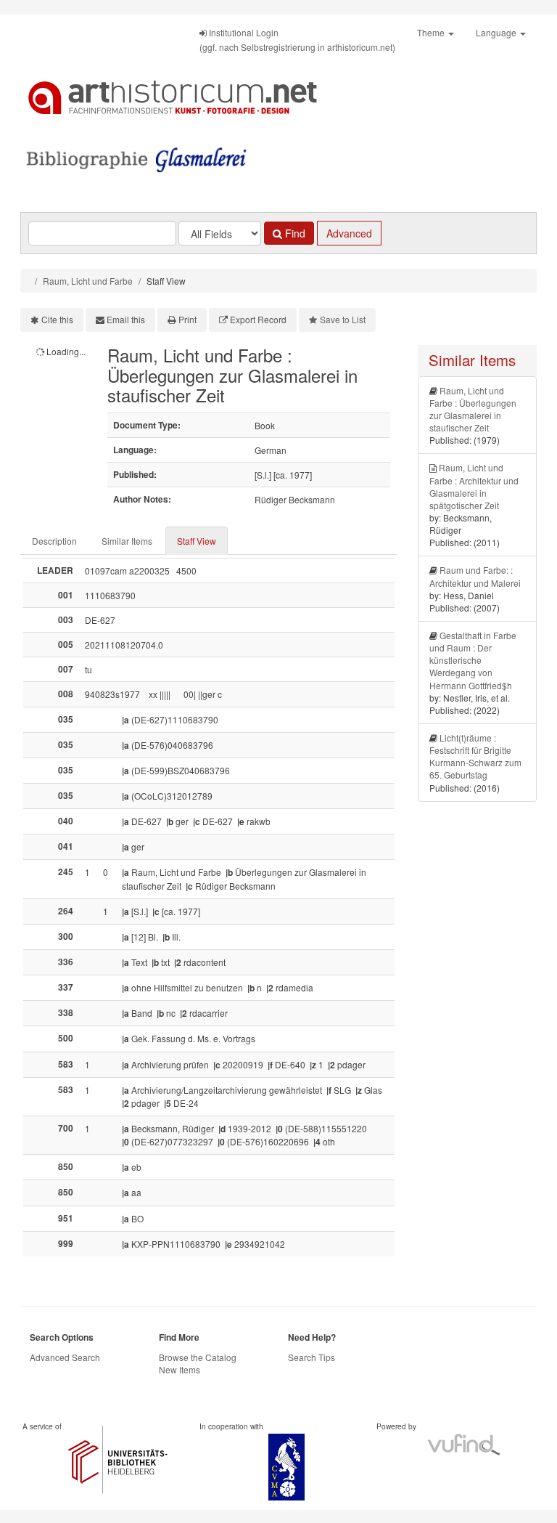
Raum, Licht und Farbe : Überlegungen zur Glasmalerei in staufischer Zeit (472, 409)
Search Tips (311, 1357)
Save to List (343, 319)
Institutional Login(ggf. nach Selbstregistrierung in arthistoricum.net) (297, 39)
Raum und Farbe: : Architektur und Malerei (475, 576)
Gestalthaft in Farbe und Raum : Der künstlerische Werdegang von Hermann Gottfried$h (472, 660)
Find (293, 233)
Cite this (57, 319)
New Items (179, 1369)
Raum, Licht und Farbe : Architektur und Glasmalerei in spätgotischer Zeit (474, 486)
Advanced (349, 233)
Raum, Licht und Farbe (88, 281)
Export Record (258, 319)
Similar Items (127, 541)
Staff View (196, 541)
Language (497, 32)
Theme (432, 32)
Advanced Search (65, 1357)
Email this (126, 319)
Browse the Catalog (197, 1357)
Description (54, 541)
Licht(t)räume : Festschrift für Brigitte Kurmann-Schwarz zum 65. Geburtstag (475, 756)
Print (187, 319)
